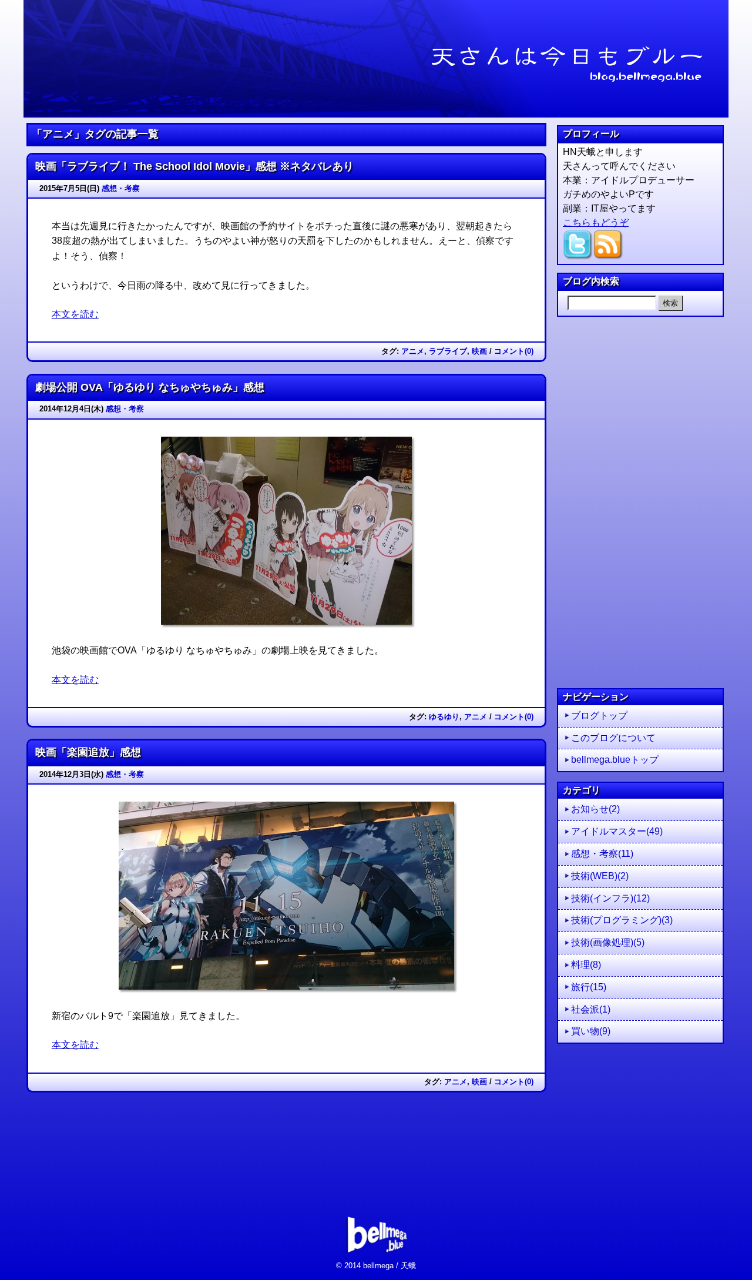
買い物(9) (590, 1031)
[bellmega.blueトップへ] (376, 1256)
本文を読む (75, 314)
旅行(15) (588, 987)
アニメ (412, 351)
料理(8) (586, 965)
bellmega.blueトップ (615, 760)
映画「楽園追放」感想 (88, 752)
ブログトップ (599, 716)
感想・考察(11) (602, 854)
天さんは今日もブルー (376, 59)
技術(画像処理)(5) (607, 942)
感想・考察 (121, 188)
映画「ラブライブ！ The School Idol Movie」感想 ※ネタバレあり (194, 166)
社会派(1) (590, 1009)
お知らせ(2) (595, 809)
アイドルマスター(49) (617, 831)
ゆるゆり (444, 716)
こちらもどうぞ (596, 222)
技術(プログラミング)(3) (622, 920)
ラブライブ (448, 351)
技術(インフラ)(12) (610, 898)
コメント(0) (513, 351)
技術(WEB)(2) (600, 876)
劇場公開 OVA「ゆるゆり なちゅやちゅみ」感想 (149, 387)
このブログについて (613, 738)
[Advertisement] (640, 502)
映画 (479, 351)
